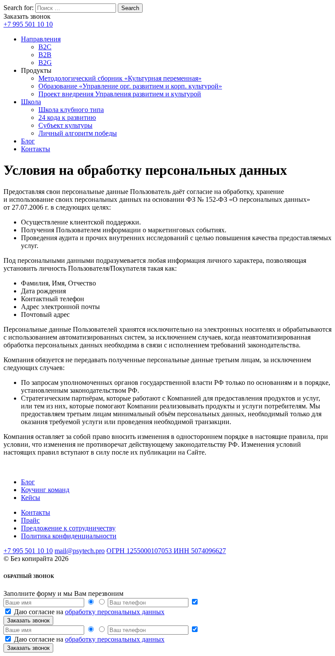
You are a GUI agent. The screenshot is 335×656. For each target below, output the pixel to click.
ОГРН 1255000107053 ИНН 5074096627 (166, 550)
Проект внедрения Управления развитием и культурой (119, 94)
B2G (45, 62)
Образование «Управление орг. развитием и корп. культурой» (130, 86)
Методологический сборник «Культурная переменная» (120, 78)
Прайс (30, 520)
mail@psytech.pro (80, 550)
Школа (31, 101)
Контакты (35, 149)
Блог (28, 141)
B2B (44, 54)
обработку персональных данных (114, 611)
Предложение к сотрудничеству (68, 528)
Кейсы (30, 497)
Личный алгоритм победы (77, 133)
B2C (44, 47)
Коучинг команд (45, 489)
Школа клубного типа (71, 109)
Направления (41, 39)
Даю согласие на (89, 611)
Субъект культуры (65, 125)
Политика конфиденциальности (68, 536)
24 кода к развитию (67, 117)
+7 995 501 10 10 (28, 24)
